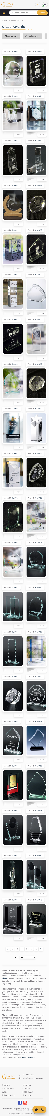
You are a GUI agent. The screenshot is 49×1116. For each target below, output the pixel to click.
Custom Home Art (22, 1110)
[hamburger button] (4, 12)
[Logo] (7, 4)
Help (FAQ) (27, 1092)
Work (4, 1092)
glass (4, 978)
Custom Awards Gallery (21, 1108)
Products (6, 1085)
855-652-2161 (28, 1075)
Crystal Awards (32, 36)
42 (36, 949)
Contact (26, 1089)
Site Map (26, 1095)
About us (26, 1085)
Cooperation (8, 1089)
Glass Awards (11, 36)
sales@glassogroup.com (32, 1078)
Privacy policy (8, 1095)
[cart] (45, 4)
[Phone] (37, 4)
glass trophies (28, 1057)
